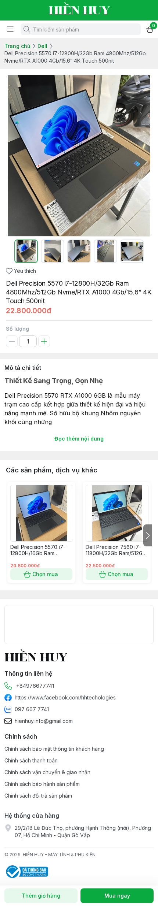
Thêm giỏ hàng (41, 895)
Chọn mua (45, 574)
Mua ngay (117, 895)
